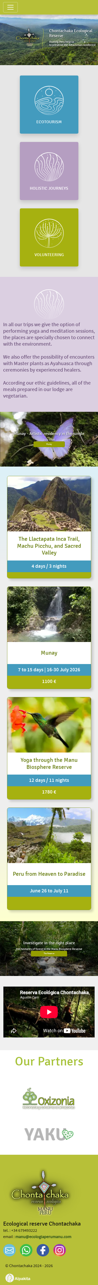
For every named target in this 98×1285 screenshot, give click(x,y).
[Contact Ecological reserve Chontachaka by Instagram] (59, 1250)
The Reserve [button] (49, 953)
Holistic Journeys (49, 188)
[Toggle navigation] (10, 7)
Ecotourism (49, 122)
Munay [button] (49, 444)
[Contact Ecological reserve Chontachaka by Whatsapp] (26, 1250)
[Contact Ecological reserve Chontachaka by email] (9, 1250)
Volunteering (49, 254)
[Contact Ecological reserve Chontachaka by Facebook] (43, 1250)
